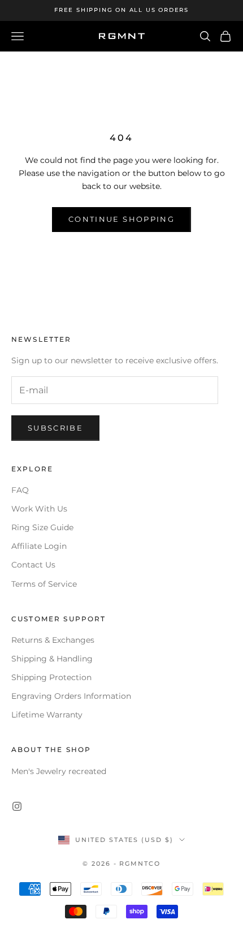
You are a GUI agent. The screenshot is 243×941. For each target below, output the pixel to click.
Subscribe (55, 427)
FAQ (20, 490)
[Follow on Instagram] (17, 806)
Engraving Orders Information (71, 696)
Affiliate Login (39, 546)
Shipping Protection (51, 677)
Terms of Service (44, 584)
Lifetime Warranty (47, 715)
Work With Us (39, 509)
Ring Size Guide (42, 527)
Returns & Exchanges (52, 640)
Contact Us (33, 565)
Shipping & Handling (52, 659)
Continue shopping (121, 219)
